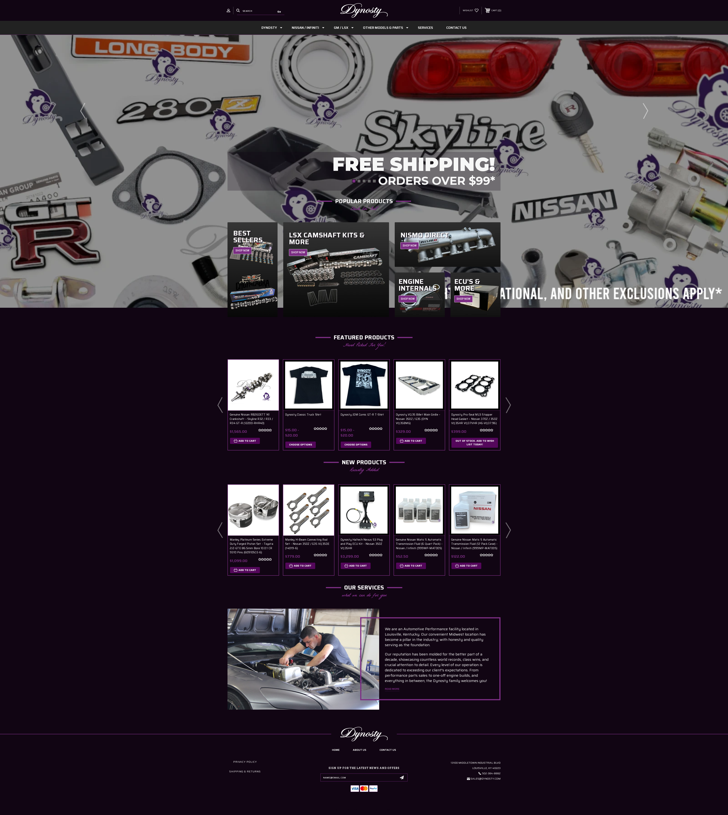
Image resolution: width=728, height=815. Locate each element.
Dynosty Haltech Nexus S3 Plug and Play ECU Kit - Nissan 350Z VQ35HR (361, 544)
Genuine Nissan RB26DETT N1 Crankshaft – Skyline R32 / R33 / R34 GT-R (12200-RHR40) (251, 419)
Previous (83, 111)
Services (425, 27)
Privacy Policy (245, 762)
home (336, 750)
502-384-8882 (491, 773)
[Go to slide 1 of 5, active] (354, 181)
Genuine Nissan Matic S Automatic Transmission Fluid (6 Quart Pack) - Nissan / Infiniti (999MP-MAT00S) (419, 544)
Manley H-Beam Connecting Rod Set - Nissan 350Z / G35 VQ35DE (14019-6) (307, 544)
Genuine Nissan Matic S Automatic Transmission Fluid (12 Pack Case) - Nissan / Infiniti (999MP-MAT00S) (474, 544)
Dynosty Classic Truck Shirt (303, 415)
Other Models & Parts (383, 27)
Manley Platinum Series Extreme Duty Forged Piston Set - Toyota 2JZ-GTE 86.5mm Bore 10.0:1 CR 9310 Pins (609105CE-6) (251, 546)
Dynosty (269, 27)
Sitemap (387, 810)
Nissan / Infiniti (305, 27)
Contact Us (456, 27)
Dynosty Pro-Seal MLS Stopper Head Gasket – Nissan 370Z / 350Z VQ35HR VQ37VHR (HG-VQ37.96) (474, 419)
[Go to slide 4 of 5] (369, 181)
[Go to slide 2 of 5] (359, 181)
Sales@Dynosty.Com (485, 779)
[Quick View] (271, 367)
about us (359, 750)
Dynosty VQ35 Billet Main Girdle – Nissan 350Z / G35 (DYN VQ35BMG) (418, 419)
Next (645, 111)
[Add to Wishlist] (271, 377)
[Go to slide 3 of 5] (364, 181)
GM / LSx (341, 27)
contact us (388, 750)
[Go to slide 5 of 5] (374, 181)
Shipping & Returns (245, 771)
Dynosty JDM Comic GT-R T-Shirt (362, 415)
